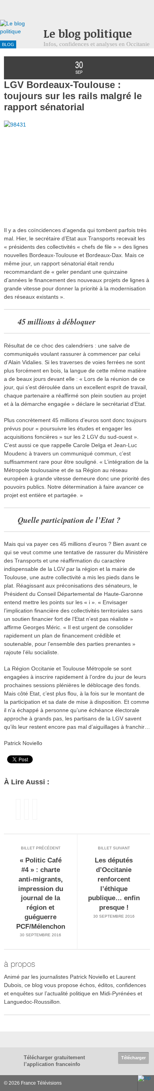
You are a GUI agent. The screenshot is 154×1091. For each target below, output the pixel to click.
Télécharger (133, 1057)
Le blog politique (87, 33)
